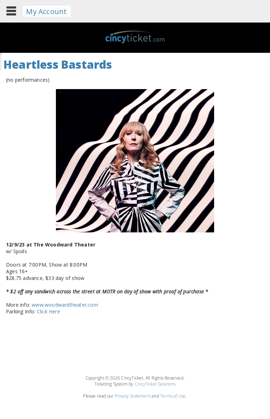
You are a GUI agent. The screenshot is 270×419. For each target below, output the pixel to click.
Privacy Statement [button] (132, 396)
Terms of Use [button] (173, 396)
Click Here (48, 311)
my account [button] (46, 11)
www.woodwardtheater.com (65, 304)
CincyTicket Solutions (155, 384)
